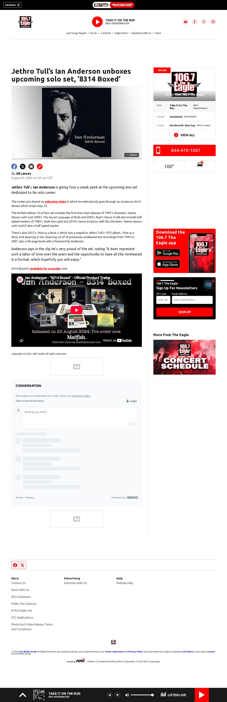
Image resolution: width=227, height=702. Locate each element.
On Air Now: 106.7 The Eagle (184, 94)
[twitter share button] (23, 166)
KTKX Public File (21, 610)
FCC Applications (22, 617)
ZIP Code (161, 293)
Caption (131, 154)
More (158, 33)
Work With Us (20, 589)
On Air (93, 33)
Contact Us (18, 583)
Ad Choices (188, 651)
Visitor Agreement (114, 651)
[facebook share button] (14, 166)
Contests (106, 33)
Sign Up (185, 312)
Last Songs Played (76, 33)
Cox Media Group (27, 651)
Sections (10, 5)
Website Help (124, 583)
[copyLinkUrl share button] (40, 166)
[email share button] (31, 166)
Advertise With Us (141, 33)
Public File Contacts (23, 603)
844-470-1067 (186, 150)
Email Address (179, 293)
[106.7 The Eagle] (113, 5)
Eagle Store (121, 33)
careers (211, 651)
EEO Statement (21, 596)
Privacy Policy (135, 651)
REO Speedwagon (117, 23)
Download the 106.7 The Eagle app (170, 237)
